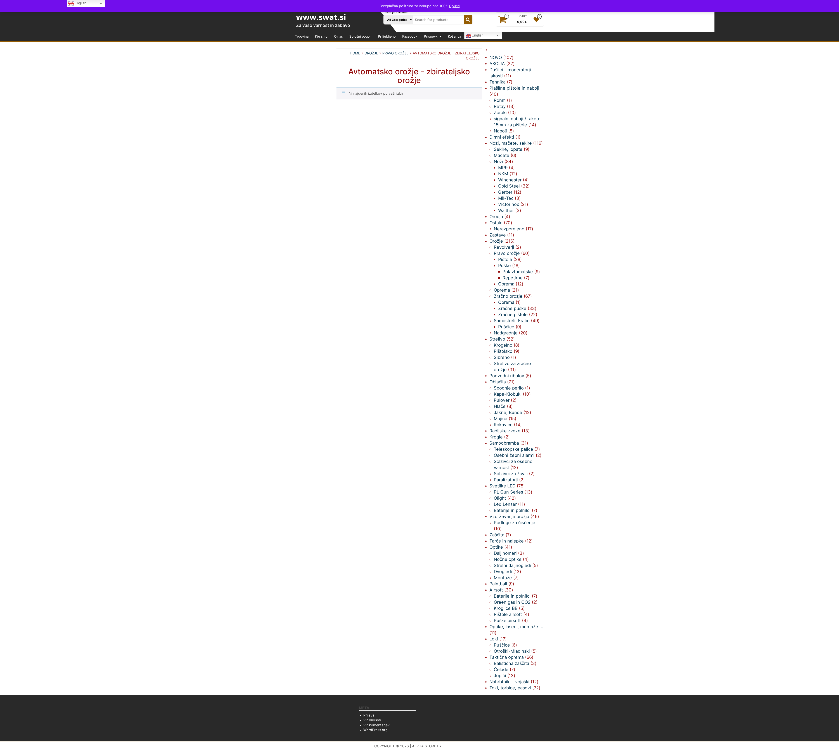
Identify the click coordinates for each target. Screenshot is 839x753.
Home (355, 53)
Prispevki (431, 36)
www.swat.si (321, 17)
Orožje (371, 53)
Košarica (454, 36)
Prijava (368, 715)
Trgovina (302, 36)
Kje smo (321, 36)
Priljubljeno (387, 36)
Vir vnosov (372, 720)
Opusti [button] (454, 6)
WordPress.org (375, 730)
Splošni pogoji (360, 36)
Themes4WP (454, 746)
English (477, 35)
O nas (338, 36)
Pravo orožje (395, 53)
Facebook (409, 36)
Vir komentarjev (376, 725)
